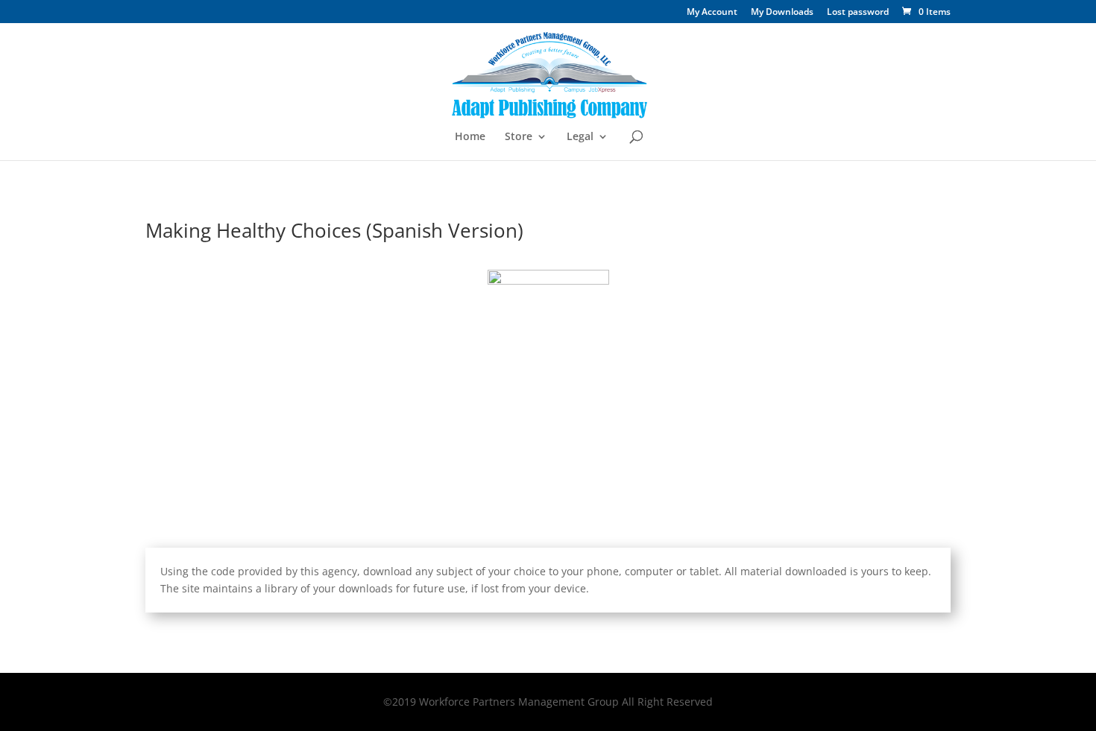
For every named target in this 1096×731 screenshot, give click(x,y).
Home (470, 137)
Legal (580, 137)
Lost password (858, 12)
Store (518, 137)
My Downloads (782, 12)
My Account (712, 12)
